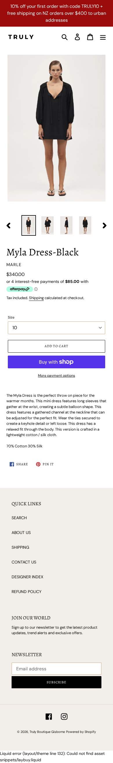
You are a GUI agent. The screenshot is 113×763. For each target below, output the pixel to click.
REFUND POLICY (26, 591)
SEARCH (19, 517)
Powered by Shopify (81, 732)
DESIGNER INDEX (27, 576)
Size (11, 317)
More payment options (56, 375)
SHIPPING (20, 547)
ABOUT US (21, 532)
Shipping (36, 297)
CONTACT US (24, 562)
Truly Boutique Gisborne (47, 732)
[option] (28, 225)
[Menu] (102, 37)
